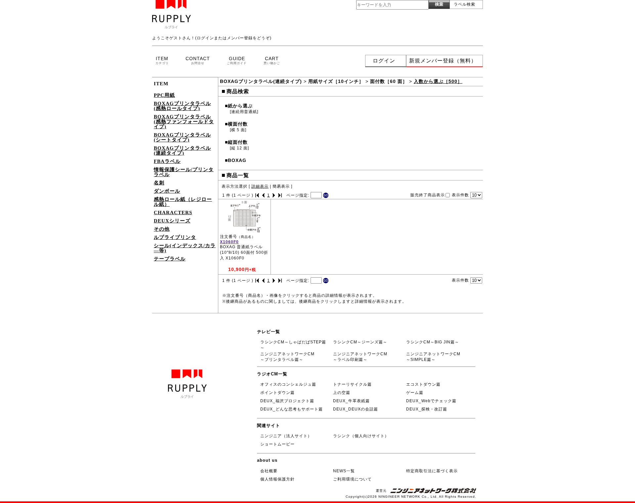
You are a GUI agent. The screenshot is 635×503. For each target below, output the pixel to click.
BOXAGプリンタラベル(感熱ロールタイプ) (182, 106)
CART (272, 60)
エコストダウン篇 (423, 384)
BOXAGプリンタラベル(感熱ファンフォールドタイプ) (184, 121)
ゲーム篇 (414, 392)
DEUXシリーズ (172, 220)
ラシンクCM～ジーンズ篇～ (360, 342)
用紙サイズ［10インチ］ (336, 81)
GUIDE (237, 60)
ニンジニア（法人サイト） (286, 436)
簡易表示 (281, 186)
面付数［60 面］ (388, 81)
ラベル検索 (464, 4)
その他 (162, 229)
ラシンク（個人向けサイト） (361, 436)
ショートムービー (277, 444)
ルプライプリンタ (175, 237)
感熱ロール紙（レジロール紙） (183, 202)
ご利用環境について (352, 479)
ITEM (162, 60)
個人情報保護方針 (277, 479)
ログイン (384, 60)
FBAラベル (167, 161)
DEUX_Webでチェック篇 (431, 401)
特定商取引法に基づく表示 (432, 471)
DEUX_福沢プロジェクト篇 (287, 401)
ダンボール (167, 191)
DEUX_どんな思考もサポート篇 (291, 409)
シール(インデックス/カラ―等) (185, 248)
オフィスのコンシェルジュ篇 (288, 384)
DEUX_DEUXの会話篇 (355, 409)
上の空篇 (341, 392)
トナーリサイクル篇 (352, 384)
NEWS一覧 (344, 471)
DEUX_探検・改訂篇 (426, 409)
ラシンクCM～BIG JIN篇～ (432, 342)
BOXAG (235, 160)
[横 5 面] (238, 130)
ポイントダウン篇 (277, 392)
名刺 (159, 182)
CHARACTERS (173, 212)
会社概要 (268, 471)
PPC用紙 (164, 95)
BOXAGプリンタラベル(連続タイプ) (182, 150)
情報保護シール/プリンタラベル (184, 172)
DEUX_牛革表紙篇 (351, 401)
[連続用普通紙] (244, 111)
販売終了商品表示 (427, 194)
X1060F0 (229, 242)
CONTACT (198, 60)
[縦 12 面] (239, 148)
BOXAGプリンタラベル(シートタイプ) (182, 137)
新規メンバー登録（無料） (443, 60)
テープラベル (170, 258)
